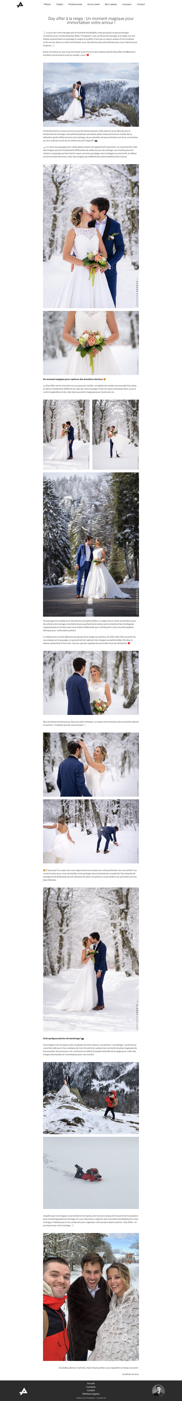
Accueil (91, 1383)
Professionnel (75, 4)
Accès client (93, 4)
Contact (141, 4)
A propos (127, 4)
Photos (47, 4)
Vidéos (59, 4)
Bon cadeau (111, 4)
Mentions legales (91, 1394)
